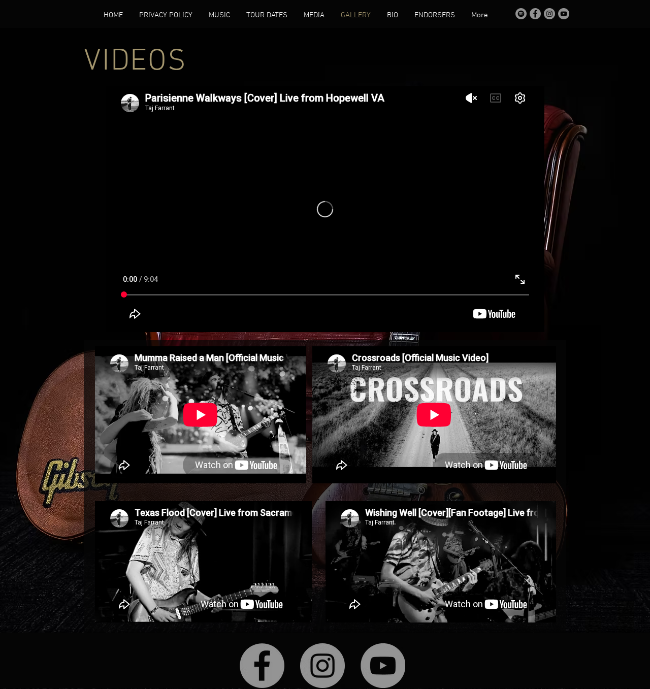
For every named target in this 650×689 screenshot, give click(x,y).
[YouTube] (563, 13)
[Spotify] (521, 13)
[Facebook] (535, 13)
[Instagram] (549, 13)
